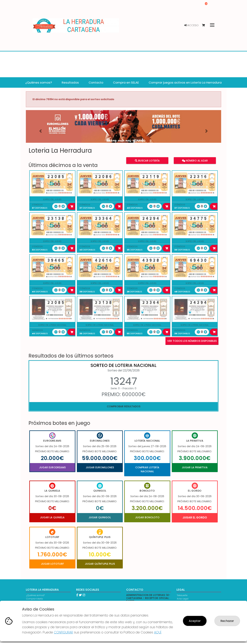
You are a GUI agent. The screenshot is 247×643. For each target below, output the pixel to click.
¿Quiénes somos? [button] (38, 82)
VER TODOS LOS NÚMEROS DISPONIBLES (192, 341)
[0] (205, 25)
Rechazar (227, 621)
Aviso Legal (182, 598)
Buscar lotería (148, 160)
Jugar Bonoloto (147, 517)
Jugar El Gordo (194, 517)
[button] (40, 131)
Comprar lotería (34, 598)
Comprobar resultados (123, 406)
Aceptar (195, 621)
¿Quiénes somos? (35, 595)
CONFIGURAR (63, 632)
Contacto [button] (96, 82)
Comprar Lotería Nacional (147, 469)
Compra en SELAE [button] (126, 82)
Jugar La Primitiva (195, 467)
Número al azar (196, 160)
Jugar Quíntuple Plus (100, 564)
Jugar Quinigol (100, 517)
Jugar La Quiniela (52, 517)
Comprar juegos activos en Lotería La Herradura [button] (185, 82)
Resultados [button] (70, 82)
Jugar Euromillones (100, 467)
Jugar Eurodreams (52, 467)
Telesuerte (182, 595)
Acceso (193, 25)
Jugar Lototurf (52, 564)
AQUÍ (157, 632)
